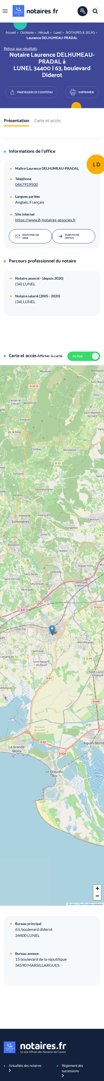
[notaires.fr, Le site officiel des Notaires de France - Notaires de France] (35, 1047)
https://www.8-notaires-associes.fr (45, 219)
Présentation (16, 121)
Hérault (43, 33)
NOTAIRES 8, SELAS (80, 33)
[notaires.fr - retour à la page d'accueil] (35, 11)
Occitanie (27, 33)
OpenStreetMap (85, 904)
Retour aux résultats (20, 48)
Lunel (57, 33)
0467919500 (26, 184)
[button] (5, 11)
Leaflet (72, 904)
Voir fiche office (72, 236)
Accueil (11, 33)
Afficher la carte (49, 356)
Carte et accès (47, 121)
